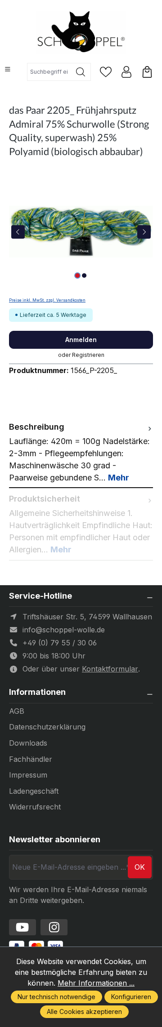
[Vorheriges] (18, 232)
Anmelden (81, 339)
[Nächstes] (144, 232)
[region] (81, 231)
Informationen (37, 692)
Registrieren (88, 354)
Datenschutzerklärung (47, 726)
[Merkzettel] (106, 72)
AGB (16, 711)
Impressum (28, 774)
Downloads (28, 742)
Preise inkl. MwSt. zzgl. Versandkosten (47, 300)
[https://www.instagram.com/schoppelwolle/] (54, 927)
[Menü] (7, 69)
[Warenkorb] (147, 72)
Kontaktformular (110, 668)
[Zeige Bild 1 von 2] (77, 275)
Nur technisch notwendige (56, 996)
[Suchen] (81, 72)
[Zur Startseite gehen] (81, 32)
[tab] (81, 452)
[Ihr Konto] (126, 72)
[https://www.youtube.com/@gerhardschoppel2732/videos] (22, 927)
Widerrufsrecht (35, 806)
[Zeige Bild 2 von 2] (84, 275)
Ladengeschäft (33, 791)
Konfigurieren (131, 996)
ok (140, 867)
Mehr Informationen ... (96, 982)
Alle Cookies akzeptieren (84, 1011)
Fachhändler (30, 759)
